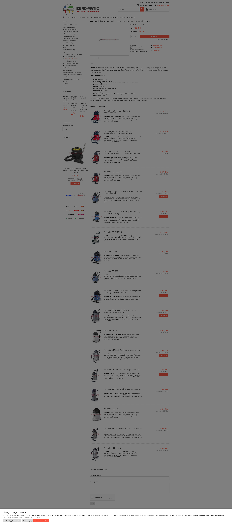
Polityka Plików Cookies (202, 515)
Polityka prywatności (218, 515)
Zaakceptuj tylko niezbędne (12, 521)
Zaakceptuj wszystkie (41, 521)
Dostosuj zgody (27, 521)
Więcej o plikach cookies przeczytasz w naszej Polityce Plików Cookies (21, 517)
